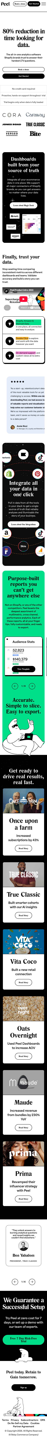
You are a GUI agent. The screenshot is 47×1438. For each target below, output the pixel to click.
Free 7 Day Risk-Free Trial (23, 1340)
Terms (5, 1420)
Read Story (23, 848)
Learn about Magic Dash (23, 205)
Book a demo (20, 4)
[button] (11, 684)
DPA (42, 1420)
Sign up (23, 1387)
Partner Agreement (23, 1426)
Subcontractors (29, 1420)
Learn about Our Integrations (23, 524)
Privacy (15, 1420)
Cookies (34, 1423)
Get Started (34, 4)
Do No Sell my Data (18, 1423)
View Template (23, 669)
